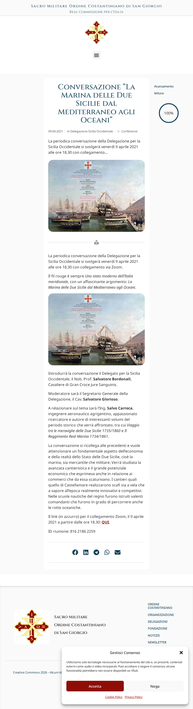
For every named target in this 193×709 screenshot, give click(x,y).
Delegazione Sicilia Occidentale (91, 131)
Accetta (95, 686)
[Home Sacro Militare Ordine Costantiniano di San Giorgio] (96, 32)
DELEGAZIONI (158, 621)
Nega (155, 686)
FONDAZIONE (157, 628)
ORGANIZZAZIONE (161, 615)
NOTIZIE (154, 635)
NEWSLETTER (157, 642)
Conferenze (129, 131)
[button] (181, 652)
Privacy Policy (133, 697)
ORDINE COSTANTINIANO (160, 606)
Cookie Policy (113, 697)
